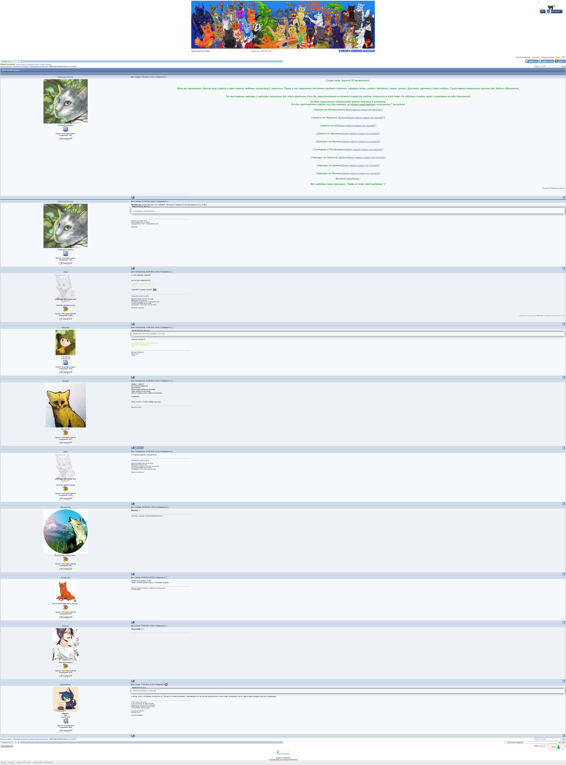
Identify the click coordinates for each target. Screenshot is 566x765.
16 (167, 201)
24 (166, 684)
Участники (536, 57)
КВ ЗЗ (3, 762)
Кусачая (42, 64)
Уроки (133, 355)
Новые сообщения (523, 57)
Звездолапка (65, 684)
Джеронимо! (135, 353)
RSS (563, 57)
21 (168, 507)
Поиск (558, 57)
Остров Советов (6, 66)
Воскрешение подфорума (39, 66)
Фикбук (133, 296)
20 (171, 451)
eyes (144, 702)
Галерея (144, 296)
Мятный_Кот (66, 507)
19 (171, 381)
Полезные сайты (24, 762)
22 (166, 577)
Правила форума (547, 57)
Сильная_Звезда (21, 64)
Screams (134, 705)
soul (136, 703)
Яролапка (49, 64)
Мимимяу (65, 327)
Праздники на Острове (21, 66)
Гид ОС (11, 762)
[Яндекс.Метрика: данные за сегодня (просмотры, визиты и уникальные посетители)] (283, 752)
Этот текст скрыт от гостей (363, 109)
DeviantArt (134, 227)
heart (136, 702)
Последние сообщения (43, 762)
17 (171, 272)
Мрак (66, 272)
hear (144, 705)
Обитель (138, 296)
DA (148, 296)
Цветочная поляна (56, 66)
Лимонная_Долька (33, 64)
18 (171, 327)
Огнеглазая (65, 577)
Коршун (65, 626)
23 (166, 626)
